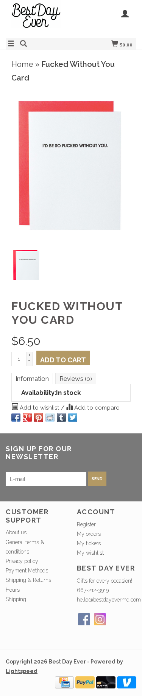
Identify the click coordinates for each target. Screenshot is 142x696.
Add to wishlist (39, 407)
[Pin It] (38, 417)
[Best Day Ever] (38, 18)
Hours (13, 590)
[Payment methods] (64, 682)
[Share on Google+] (27, 417)
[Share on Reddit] (50, 417)
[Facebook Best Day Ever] (84, 619)
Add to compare (96, 407)
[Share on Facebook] (15, 417)
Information (32, 378)
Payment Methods (27, 571)
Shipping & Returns (28, 580)
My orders (89, 534)
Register (86, 524)
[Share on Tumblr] (61, 417)
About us (16, 532)
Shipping (16, 599)
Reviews (75, 378)
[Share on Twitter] (72, 417)
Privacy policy (22, 561)
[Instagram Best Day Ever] (100, 619)
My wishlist (90, 553)
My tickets (89, 543)
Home (22, 64)
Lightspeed (21, 671)
